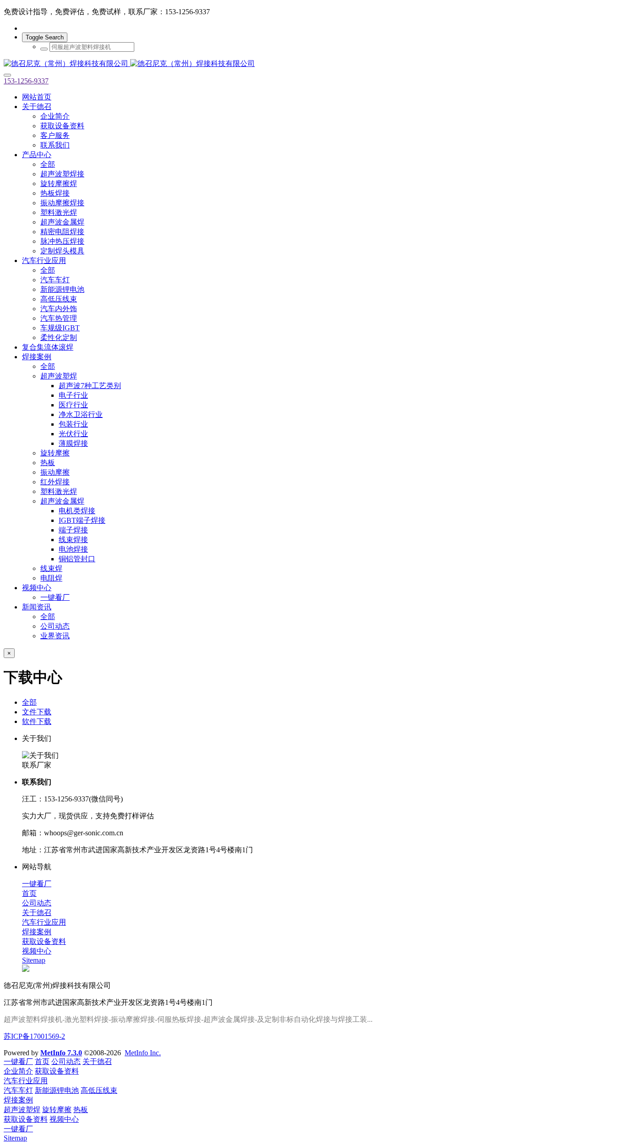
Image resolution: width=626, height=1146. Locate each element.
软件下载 (36, 721)
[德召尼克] (313, 64)
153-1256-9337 (26, 81)
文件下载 (36, 712)
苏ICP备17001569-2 (34, 1036)
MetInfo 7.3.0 (61, 1053)
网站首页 (36, 97)
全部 (47, 164)
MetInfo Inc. (143, 1053)
